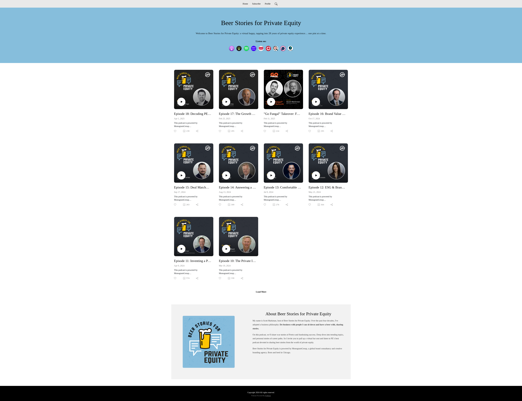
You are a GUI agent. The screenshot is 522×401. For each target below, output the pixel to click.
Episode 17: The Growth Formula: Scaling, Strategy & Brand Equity (237, 114)
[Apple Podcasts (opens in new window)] (231, 48)
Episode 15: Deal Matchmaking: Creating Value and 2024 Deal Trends (192, 187)
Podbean (268, 396)
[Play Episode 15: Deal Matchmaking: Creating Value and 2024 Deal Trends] (181, 175)
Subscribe (256, 4)
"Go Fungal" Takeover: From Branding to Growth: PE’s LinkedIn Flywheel (282, 114)
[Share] (197, 131)
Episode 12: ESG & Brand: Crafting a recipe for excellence (327, 187)
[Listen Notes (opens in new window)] (275, 48)
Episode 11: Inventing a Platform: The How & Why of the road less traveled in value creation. (192, 261)
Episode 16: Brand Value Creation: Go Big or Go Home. (327, 114)
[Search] (276, 4)
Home (245, 4)
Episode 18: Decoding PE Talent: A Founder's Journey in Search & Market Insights (192, 114)
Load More (261, 292)
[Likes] (175, 131)
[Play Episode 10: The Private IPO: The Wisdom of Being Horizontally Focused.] (226, 249)
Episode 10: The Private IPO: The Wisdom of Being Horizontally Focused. (237, 261)
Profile (268, 4)
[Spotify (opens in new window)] (246, 48)
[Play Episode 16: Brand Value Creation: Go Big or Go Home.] (316, 102)
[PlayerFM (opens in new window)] (268, 48)
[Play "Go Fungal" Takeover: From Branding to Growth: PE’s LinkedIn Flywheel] (271, 102)
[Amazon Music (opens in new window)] (253, 48)
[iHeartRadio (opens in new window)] (261, 48)
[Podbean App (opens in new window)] (239, 48)
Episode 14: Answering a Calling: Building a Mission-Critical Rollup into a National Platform (237, 187)
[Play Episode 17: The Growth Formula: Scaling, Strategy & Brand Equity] (226, 102)
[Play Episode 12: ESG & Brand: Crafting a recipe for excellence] (316, 175)
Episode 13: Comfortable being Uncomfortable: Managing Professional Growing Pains (282, 187)
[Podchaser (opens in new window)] (283, 48)
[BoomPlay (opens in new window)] (290, 48)
